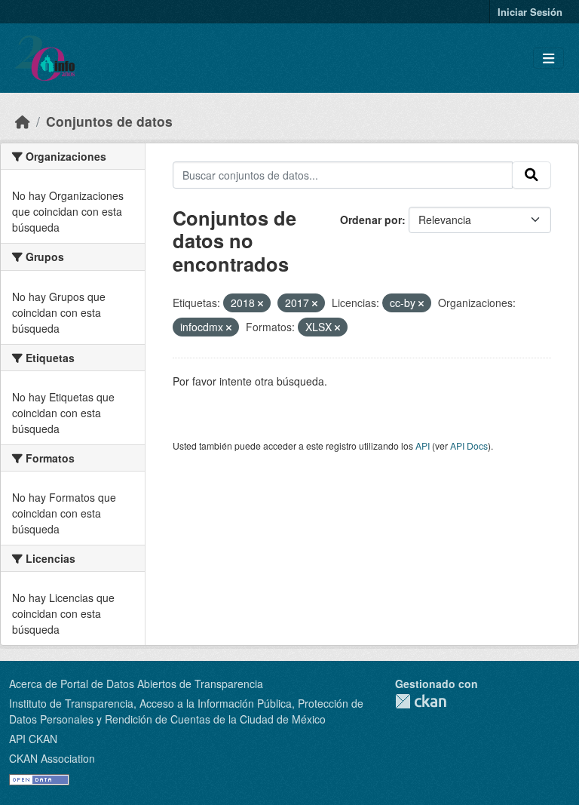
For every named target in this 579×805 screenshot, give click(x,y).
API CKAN (33, 738)
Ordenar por (371, 219)
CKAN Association (52, 758)
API (422, 445)
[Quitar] (260, 303)
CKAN (420, 701)
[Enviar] (531, 175)
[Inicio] (22, 121)
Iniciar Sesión (530, 12)
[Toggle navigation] (548, 58)
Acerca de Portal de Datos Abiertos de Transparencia (136, 683)
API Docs (469, 445)
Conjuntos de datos (109, 121)
